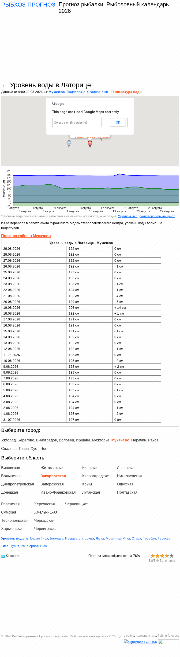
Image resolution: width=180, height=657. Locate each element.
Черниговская (46, 529)
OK (118, 122)
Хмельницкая (45, 512)
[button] (90, 144)
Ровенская (10, 504)
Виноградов (46, 440)
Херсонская (44, 504)
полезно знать (146, 635)
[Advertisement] (90, 48)
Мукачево (57, 92)
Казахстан (13, 556)
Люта (100, 538)
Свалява (93, 92)
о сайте (129, 635)
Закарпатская (53, 476)
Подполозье (76, 92)
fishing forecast (168, 635)
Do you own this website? (70, 122)
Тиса (4, 546)
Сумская (8, 512)
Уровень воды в (14, 538)
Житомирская (52, 468)
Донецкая (9, 492)
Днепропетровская (17, 484)
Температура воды (126, 92)
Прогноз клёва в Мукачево (26, 236)
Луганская (91, 492)
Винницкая (10, 468)
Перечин (138, 440)
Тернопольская (14, 520)
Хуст (35, 449)
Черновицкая (76, 504)
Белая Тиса (39, 538)
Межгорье (100, 440)
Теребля (149, 538)
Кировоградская (96, 476)
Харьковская (12, 529)
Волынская (11, 476)
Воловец (66, 440)
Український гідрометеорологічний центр (146, 216)
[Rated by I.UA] (168, 643)
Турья (14, 546)
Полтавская (127, 492)
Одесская (125, 484)
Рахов (153, 440)
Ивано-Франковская (58, 492)
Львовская (126, 468)
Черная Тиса (37, 546)
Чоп (105, 92)
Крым (87, 484)
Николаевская (129, 476)
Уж (23, 546)
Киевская (90, 468)
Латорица (86, 538)
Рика (126, 538)
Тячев (24, 449)
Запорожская (52, 484)
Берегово (26, 440)
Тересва (164, 538)
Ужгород (8, 440)
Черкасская (44, 520)
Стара (136, 538)
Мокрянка (113, 538)
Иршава (83, 440)
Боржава (56, 538)
